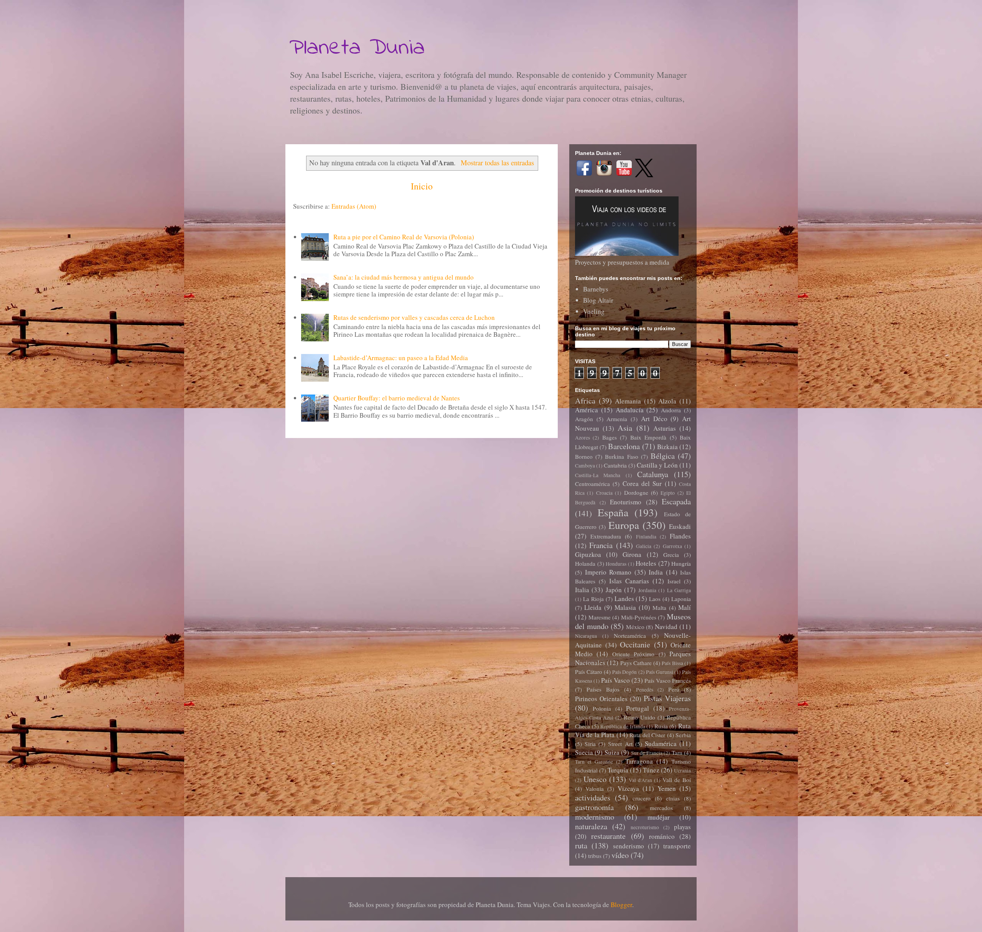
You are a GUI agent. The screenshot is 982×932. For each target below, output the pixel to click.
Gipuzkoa (588, 554)
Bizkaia (667, 446)
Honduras (616, 563)
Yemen (666, 788)
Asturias (664, 428)
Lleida (592, 607)
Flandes (680, 536)
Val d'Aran (640, 780)
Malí (684, 607)
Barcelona (624, 446)
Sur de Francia (646, 752)
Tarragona (639, 761)
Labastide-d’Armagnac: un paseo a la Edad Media (400, 357)
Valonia (594, 788)
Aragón (584, 419)
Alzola (667, 401)
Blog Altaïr (598, 300)
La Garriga (679, 590)
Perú (673, 689)
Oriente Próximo (633, 654)
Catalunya (652, 474)
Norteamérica (630, 635)
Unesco (594, 779)
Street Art (620, 744)
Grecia (671, 554)
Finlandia (646, 536)
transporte (677, 845)
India (656, 572)
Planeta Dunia (357, 48)
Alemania (628, 401)
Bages (609, 437)
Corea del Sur (642, 483)
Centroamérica (592, 483)
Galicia (643, 546)
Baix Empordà (648, 437)
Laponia (681, 599)
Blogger (621, 904)
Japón (614, 589)
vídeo (620, 855)
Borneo (584, 456)
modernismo (594, 816)
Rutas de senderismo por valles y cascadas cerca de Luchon (414, 317)
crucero (642, 798)
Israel (673, 581)
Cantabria (615, 465)
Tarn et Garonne (594, 761)
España (613, 512)
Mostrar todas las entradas (497, 162)
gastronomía (594, 807)
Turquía (618, 770)
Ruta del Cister (647, 735)
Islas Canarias (629, 580)
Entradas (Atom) (353, 206)
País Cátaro (588, 671)
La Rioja (593, 599)
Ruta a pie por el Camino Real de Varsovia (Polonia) (403, 236)
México (635, 627)
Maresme (599, 617)
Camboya (585, 465)
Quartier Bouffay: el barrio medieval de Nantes (396, 398)
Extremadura (605, 536)
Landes (624, 598)
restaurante (608, 835)
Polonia (602, 708)
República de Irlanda (622, 726)
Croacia (604, 492)
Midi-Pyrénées (638, 617)
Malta (659, 607)
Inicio (422, 186)
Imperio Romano (608, 572)
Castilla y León (657, 465)
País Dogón (624, 672)
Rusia (661, 726)
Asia (625, 427)
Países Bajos (603, 689)
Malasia (625, 607)
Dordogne (636, 492)
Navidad (666, 626)
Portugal (637, 708)
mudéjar (659, 817)
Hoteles (646, 563)
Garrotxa (672, 546)
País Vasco (615, 680)
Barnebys (595, 289)
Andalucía (630, 409)
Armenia (616, 419)
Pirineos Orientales (601, 698)
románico (662, 836)
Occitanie (635, 644)
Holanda (585, 563)
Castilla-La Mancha (597, 475)
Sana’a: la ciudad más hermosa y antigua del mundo (403, 277)
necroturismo (645, 827)
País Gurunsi (659, 672)
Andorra (671, 410)
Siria (590, 744)
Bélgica (663, 455)
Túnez (651, 770)
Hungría (681, 563)
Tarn (677, 752)
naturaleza (591, 826)
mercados (661, 808)
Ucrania (682, 770)
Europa (623, 525)
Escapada (676, 501)
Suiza (612, 752)
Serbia (683, 735)
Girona (632, 554)
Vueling (594, 311)
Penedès (644, 689)
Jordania (647, 590)
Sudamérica (661, 743)
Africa (585, 400)
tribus (594, 856)
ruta (581, 845)
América (586, 409)
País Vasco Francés (667, 680)
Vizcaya (628, 788)
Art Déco (654, 418)
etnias (673, 798)
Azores (582, 437)
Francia (601, 545)
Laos (655, 599)
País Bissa (672, 663)
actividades (592, 797)
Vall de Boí (676, 780)
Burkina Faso (621, 456)
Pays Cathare (636, 663)
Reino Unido (639, 717)
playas (682, 826)
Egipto (668, 492)
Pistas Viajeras (667, 698)
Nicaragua (586, 635)
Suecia (584, 752)
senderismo (628, 845)
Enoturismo (625, 501)
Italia (582, 589)
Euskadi (680, 526)
